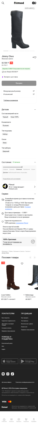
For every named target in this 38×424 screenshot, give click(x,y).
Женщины (5, 251)
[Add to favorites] (22, 263)
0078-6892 (29, 8)
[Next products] (34, 257)
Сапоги (27, 251)
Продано (19, 83)
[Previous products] (30, 257)
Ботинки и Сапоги (19, 251)
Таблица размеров (10, 100)
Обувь (11, 251)
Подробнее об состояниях (11, 179)
